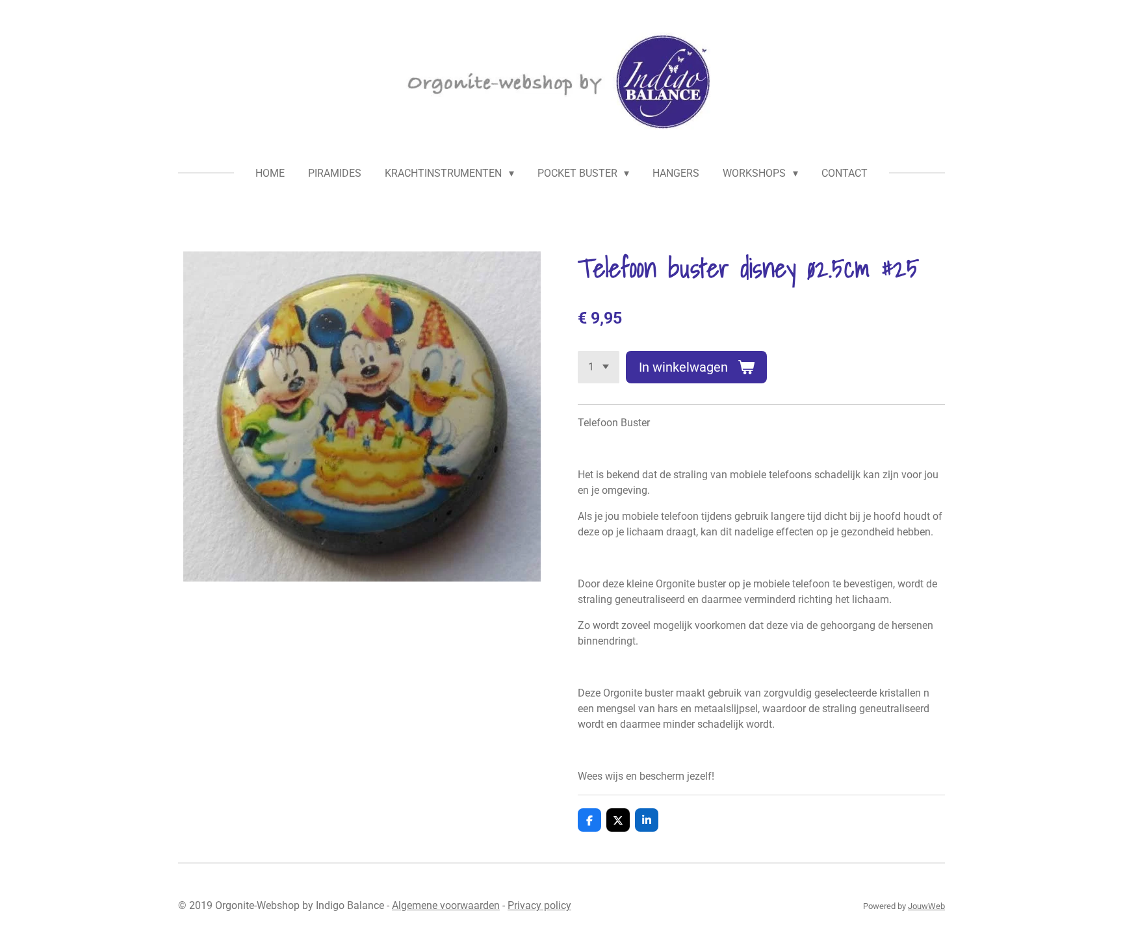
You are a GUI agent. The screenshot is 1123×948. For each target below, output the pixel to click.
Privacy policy (539, 905)
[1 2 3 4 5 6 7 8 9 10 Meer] (598, 367)
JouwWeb (926, 906)
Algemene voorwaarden (446, 905)
